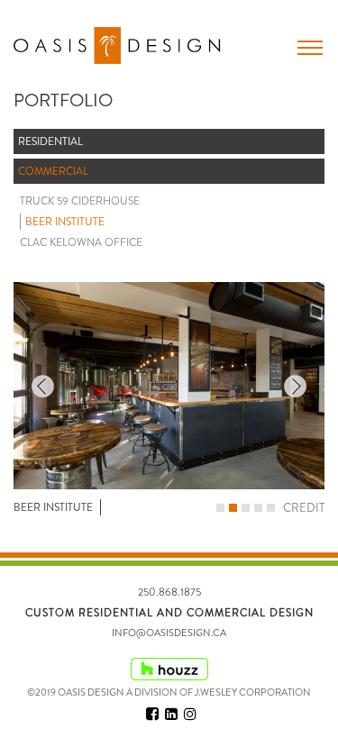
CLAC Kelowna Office (81, 242)
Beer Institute (65, 222)
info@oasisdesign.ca (169, 632)
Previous (43, 386)
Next (295, 386)
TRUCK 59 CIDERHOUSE (80, 201)
